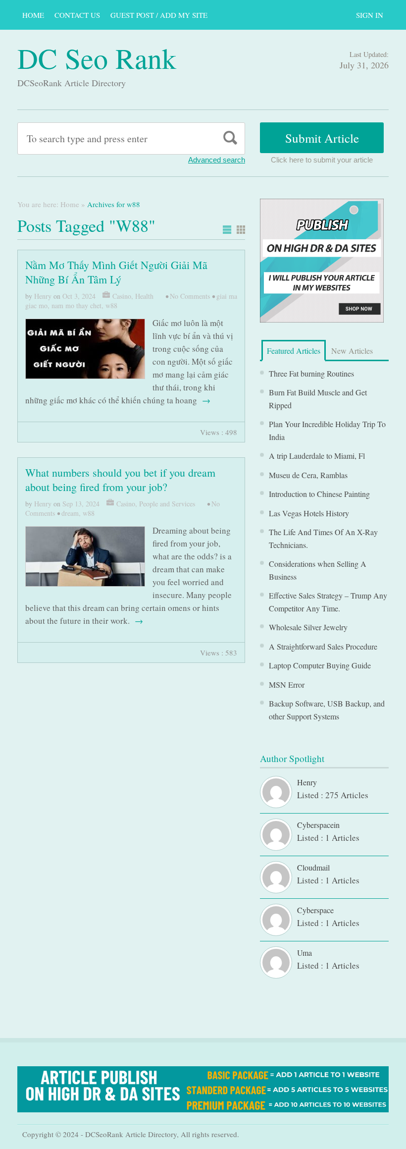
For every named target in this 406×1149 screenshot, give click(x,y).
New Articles (352, 350)
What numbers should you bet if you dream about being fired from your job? (120, 479)
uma (304, 952)
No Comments (190, 296)
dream (70, 513)
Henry (42, 296)
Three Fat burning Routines (311, 373)
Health (144, 296)
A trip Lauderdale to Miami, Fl (317, 455)
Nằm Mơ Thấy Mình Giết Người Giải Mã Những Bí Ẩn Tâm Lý (116, 272)
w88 (111, 305)
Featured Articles (293, 350)
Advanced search (216, 160)
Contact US (77, 15)
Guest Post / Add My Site (158, 15)
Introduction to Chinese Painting (319, 494)
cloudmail (313, 867)
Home (33, 15)
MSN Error (286, 684)
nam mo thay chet (76, 305)
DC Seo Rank (96, 58)
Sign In (369, 15)
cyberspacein (318, 825)
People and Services (167, 503)
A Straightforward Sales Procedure (323, 646)
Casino (121, 296)
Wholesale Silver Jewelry (308, 627)
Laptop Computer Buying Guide (320, 665)
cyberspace (315, 910)
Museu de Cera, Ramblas (308, 475)
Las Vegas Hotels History (309, 513)
